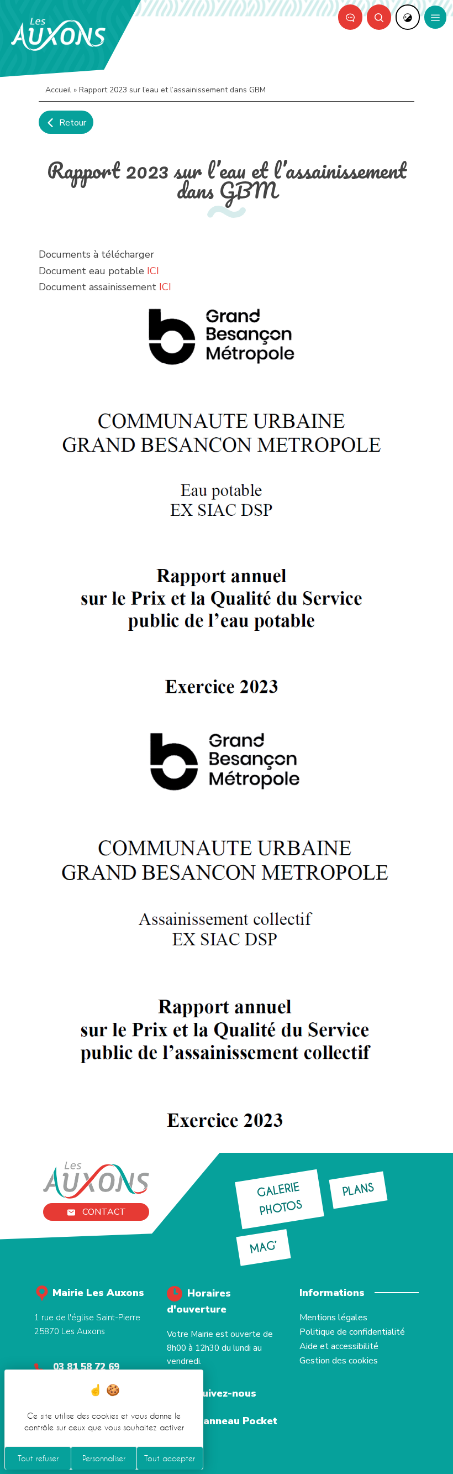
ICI (153, 271)
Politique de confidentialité (352, 1332)
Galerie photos (279, 1199)
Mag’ (263, 1247)
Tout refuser (38, 1458)
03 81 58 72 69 (86, 1367)
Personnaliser (103, 1458)
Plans (358, 1190)
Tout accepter (169, 1458)
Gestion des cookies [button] (338, 1361)
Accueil (58, 90)
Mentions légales (333, 1317)
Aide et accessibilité (338, 1346)
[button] (379, 17)
